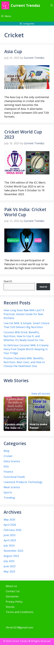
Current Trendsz (25, 5)
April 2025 (10, 540)
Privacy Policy (14, 601)
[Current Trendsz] (5, 5)
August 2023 (11, 556)
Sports (8, 492)
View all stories (40, 393)
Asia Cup (13, 51)
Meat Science (12, 487)
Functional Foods (14, 477)
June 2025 (9, 535)
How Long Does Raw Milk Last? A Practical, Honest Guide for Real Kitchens (24, 314)
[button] (51, 5)
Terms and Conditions (19, 612)
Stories (10, 607)
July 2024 (9, 545)
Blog (6, 451)
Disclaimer (12, 596)
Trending (9, 497)
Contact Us (13, 591)
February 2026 (12, 530)
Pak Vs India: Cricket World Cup (25, 212)
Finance (8, 471)
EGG (6, 466)
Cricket (8, 456)
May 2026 (9, 519)
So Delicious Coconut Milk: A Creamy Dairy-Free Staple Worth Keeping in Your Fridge (26, 349)
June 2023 (9, 566)
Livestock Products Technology (23, 482)
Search (8, 281)
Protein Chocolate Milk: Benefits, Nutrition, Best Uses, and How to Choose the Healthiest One (24, 362)
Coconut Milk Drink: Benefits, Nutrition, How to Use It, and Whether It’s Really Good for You (24, 336)
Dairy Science (12, 461)
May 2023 (9, 571)
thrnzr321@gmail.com (19, 627)
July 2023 (9, 561)
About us (11, 586)
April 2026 (10, 524)
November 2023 (13, 550)
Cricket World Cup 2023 (23, 134)
